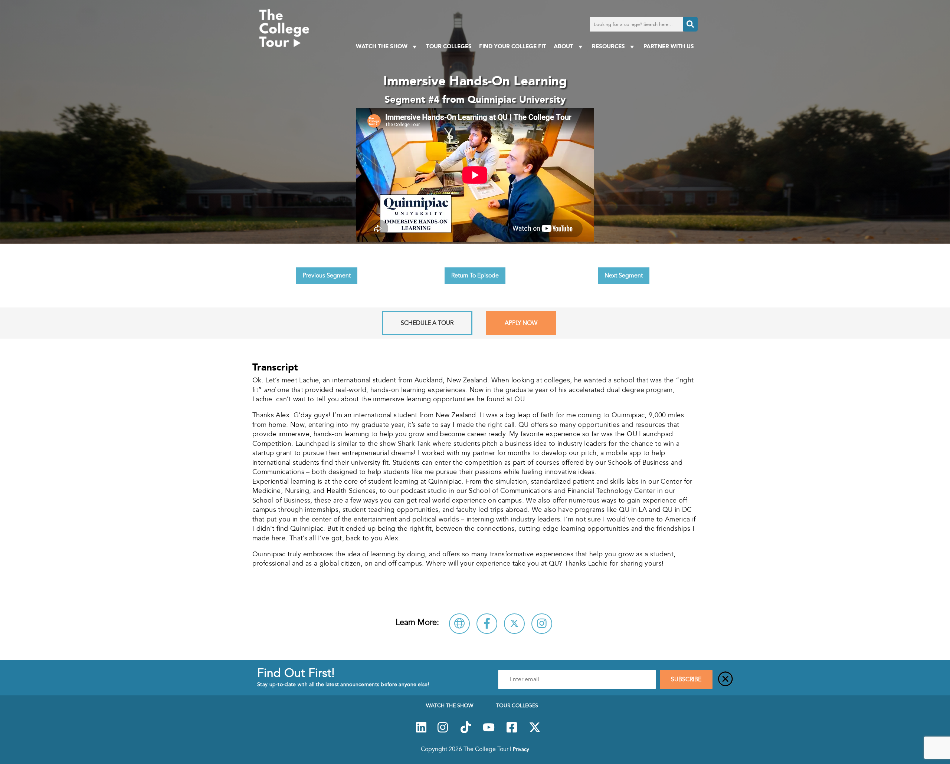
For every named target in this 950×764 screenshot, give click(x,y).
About (563, 46)
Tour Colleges (449, 46)
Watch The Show (381, 46)
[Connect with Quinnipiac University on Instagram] (541, 623)
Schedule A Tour (427, 323)
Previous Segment (327, 275)
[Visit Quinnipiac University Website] (459, 623)
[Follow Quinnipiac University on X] (514, 623)
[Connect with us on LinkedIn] (421, 731)
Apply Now (521, 323)
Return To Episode (475, 275)
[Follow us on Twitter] (535, 731)
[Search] (690, 24)
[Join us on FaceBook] (512, 731)
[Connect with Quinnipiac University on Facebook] (486, 623)
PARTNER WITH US (668, 46)
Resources (608, 46)
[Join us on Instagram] (443, 731)
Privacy (521, 749)
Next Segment (624, 275)
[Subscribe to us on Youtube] (489, 731)
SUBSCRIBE (686, 679)
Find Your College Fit (512, 46)
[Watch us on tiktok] (466, 731)
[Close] (725, 679)
